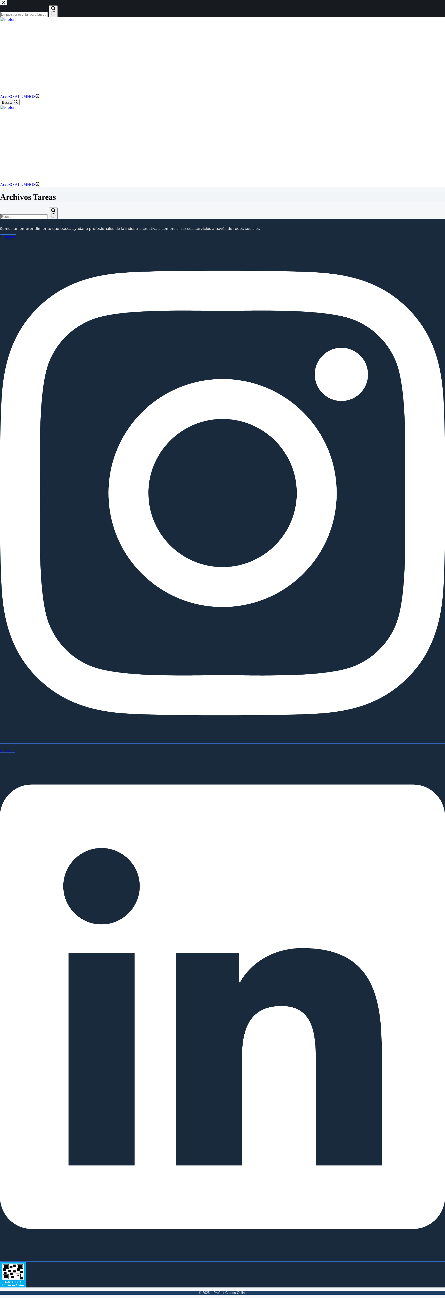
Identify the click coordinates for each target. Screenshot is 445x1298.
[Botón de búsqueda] (53, 213)
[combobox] (24, 216)
